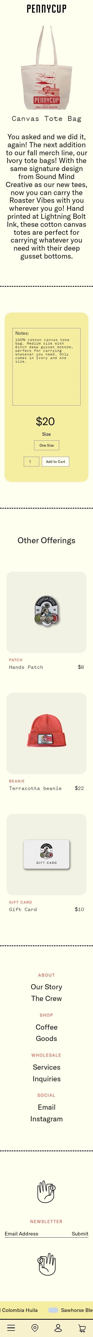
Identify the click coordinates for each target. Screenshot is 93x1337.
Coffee (47, 1026)
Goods (46, 1038)
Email (47, 1106)
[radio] (46, 445)
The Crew (46, 998)
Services (46, 1066)
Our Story (46, 986)
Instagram (46, 1118)
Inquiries (47, 1078)
